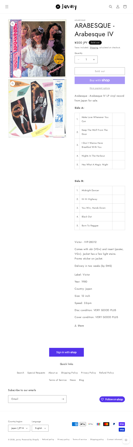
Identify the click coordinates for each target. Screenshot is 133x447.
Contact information (115, 439)
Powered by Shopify (30, 439)
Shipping (94, 47)
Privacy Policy (88, 372)
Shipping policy (97, 439)
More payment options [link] (100, 88)
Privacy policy (64, 439)
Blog (81, 380)
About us (53, 372)
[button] (6, 6)
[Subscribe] (62, 399)
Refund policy (48, 439)
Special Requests (36, 372)
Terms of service (80, 439)
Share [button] (81, 325)
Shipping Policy (69, 372)
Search (20, 372)
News (73, 380)
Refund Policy (106, 372)
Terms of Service (58, 380)
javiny (18, 439)
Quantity (78, 53)
